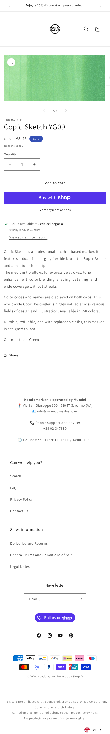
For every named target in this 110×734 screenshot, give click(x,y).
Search (15, 476)
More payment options (55, 210)
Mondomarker (46, 676)
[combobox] (93, 730)
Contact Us (19, 511)
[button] (10, 29)
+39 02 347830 (55, 428)
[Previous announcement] (9, 5)
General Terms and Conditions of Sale (41, 555)
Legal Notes (20, 566)
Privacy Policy (21, 499)
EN (94, 729)
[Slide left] (43, 110)
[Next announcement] (100, 5)
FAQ (13, 487)
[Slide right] (66, 110)
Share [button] (13, 355)
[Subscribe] (80, 599)
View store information (28, 237)
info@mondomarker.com (58, 411)
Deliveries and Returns (29, 543)
